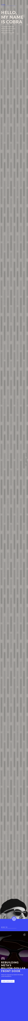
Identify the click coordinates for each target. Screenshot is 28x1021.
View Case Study (7, 981)
